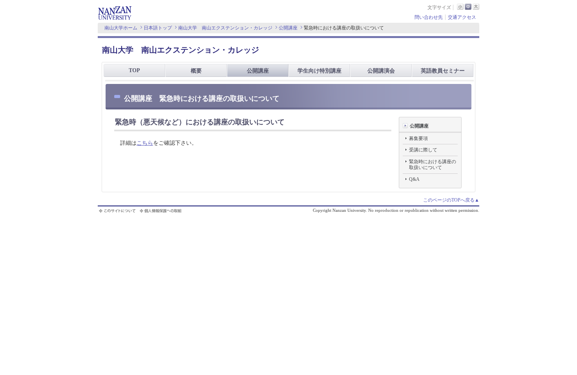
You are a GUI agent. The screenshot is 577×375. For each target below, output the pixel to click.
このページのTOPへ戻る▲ (451, 200)
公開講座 (288, 28)
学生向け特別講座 (319, 71)
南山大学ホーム (120, 28)
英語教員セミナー (443, 71)
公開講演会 (381, 71)
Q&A (414, 179)
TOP (134, 70)
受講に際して (423, 150)
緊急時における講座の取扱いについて (432, 165)
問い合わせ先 (428, 17)
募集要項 (418, 138)
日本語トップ (158, 28)
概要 (196, 71)
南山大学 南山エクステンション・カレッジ (225, 28)
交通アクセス (462, 17)
